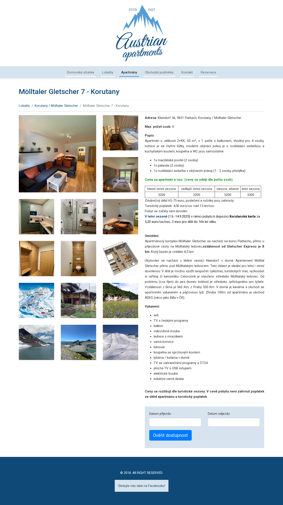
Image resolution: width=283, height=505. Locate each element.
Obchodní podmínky (159, 72)
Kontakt (187, 72)
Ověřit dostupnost (170, 435)
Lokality (107, 72)
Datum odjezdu (219, 414)
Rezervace (208, 72)
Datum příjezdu (160, 414)
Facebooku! (156, 486)
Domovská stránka (80, 72)
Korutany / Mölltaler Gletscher (56, 106)
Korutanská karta (242, 216)
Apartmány (129, 72)
